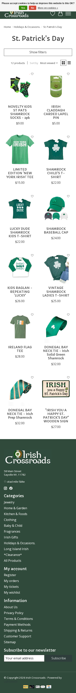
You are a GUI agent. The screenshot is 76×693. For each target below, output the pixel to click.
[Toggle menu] (68, 14)
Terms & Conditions (18, 619)
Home (7, 27)
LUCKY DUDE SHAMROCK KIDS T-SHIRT (20, 232)
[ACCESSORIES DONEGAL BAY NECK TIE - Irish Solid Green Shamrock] (56, 327)
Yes (23, 8)
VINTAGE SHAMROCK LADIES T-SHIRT (55, 291)
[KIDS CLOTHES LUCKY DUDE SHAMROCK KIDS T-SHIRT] (20, 208)
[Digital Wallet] (40, 687)
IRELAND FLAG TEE (20, 349)
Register (10, 575)
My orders (11, 581)
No (32, 8)
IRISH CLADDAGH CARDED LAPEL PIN (56, 112)
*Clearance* (13, 555)
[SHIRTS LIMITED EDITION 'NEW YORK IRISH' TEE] (20, 149)
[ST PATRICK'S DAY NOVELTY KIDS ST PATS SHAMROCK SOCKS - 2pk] (20, 86)
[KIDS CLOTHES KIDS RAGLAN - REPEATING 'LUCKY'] (20, 268)
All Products (12, 560)
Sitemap (10, 642)
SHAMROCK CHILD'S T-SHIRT (56, 173)
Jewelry (9, 502)
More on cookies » (48, 8)
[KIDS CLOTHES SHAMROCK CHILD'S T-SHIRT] (56, 149)
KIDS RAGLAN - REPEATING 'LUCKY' (19, 291)
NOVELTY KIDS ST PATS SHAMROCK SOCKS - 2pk (20, 112)
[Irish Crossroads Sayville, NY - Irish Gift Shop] (16, 14)
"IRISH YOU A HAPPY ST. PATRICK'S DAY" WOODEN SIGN (56, 415)
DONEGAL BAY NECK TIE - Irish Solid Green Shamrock (56, 352)
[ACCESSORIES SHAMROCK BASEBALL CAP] (56, 208)
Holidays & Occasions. (27, 27)
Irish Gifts (11, 537)
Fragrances (12, 531)
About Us (11, 607)
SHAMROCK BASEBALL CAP (56, 230)
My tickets (11, 586)
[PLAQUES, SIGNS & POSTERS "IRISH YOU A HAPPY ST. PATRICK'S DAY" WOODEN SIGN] (56, 390)
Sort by (34, 63)
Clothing (10, 520)
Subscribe (58, 658)
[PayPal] (25, 687)
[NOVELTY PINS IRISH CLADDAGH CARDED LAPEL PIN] (56, 86)
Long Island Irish (16, 549)
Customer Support (17, 636)
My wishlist (12, 592)
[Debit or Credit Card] (31, 687)
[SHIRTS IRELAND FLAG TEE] (20, 327)
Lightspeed (10, 681)
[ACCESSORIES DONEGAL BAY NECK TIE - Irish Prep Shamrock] (20, 390)
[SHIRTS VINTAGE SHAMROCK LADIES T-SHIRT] (56, 268)
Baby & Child (13, 525)
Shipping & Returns (18, 630)
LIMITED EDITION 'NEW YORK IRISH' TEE (20, 173)
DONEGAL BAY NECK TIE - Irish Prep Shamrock (20, 413)
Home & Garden (15, 508)
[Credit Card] (48, 687)
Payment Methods (17, 624)
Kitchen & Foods (15, 514)
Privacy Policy (13, 613)
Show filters (38, 52)
